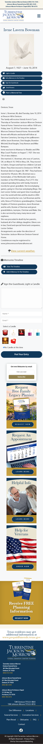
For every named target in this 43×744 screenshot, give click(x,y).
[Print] (4, 99)
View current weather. (23, 251)
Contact (21, 724)
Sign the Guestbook (11, 83)
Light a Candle (10, 73)
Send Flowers (10, 87)
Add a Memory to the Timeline (15, 78)
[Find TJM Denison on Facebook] (21, 730)
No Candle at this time (13, 348)
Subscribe (21, 377)
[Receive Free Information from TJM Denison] (21, 588)
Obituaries (24, 720)
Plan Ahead (11, 720)
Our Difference (15, 711)
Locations (30, 711)
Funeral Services (11, 715)
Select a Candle (9, 327)
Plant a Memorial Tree (14, 93)
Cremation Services (30, 715)
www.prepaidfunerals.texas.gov (21, 637)
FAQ (34, 720)
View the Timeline (13, 267)
